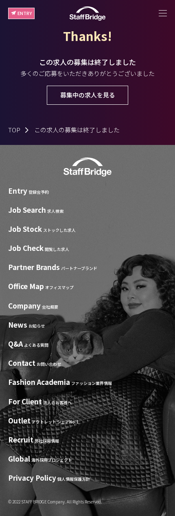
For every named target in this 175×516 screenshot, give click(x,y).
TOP (14, 129)
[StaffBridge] (87, 13)
